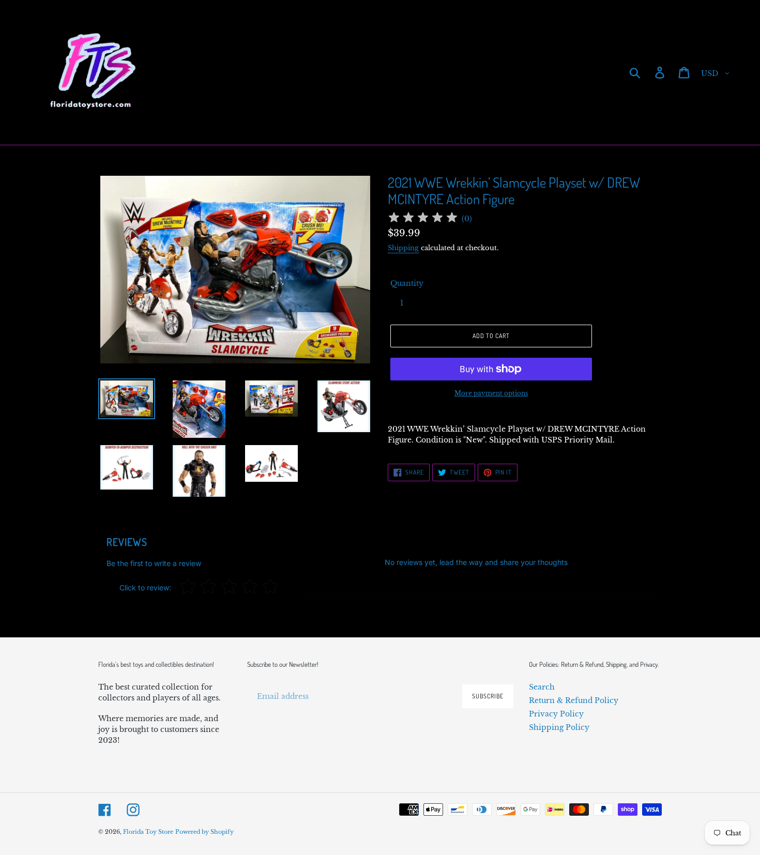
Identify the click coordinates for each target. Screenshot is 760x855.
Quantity (406, 283)
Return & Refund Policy (573, 700)
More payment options (491, 393)
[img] (423, 218)
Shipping (403, 247)
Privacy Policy (556, 714)
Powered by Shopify (204, 831)
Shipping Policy (559, 727)
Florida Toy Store (148, 831)
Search (542, 687)
